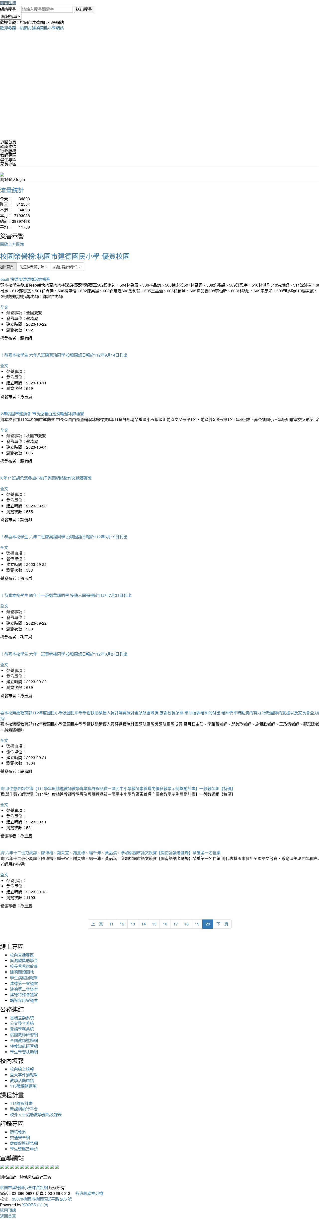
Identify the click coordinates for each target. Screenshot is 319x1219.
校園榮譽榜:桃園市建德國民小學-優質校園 (65, 256)
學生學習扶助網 (24, 1052)
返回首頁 (8, 142)
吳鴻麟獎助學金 (24, 960)
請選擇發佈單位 (66, 266)
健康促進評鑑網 (24, 1143)
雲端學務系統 (22, 1029)
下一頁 (222, 924)
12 (122, 924)
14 (143, 924)
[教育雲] (42, 1166)
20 (208, 924)
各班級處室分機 (87, 1193)
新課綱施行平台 (24, 1109)
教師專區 (8, 155)
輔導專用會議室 (24, 1000)
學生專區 (8, 159)
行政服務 (8, 150)
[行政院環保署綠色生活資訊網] (17, 1166)
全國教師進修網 (24, 1040)
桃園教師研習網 (24, 1034)
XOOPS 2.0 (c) (35, 1205)
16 (165, 924)
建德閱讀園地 (22, 972)
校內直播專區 (22, 955)
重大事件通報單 (24, 1075)
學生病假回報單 (24, 977)
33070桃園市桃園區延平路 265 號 (42, 1199)
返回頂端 (8, 1210)
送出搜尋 (84, 9)
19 (197, 924)
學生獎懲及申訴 (24, 1149)
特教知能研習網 (24, 1046)
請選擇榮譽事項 (32, 266)
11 (111, 924)
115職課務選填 (23, 1086)
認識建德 (8, 146)
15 (154, 924)
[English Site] (2, 174)
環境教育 (18, 1132)
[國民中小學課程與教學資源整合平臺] (52, 1166)
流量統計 (12, 189)
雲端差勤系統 (22, 1018)
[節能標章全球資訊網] (27, 1166)
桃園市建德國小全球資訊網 (24, 1187)
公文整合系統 (22, 1023)
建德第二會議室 (24, 989)
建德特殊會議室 (24, 994)
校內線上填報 (22, 1069)
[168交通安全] (2, 1166)
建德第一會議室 (24, 983)
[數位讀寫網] (37, 1166)
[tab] (159, 146)
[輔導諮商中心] (47, 1166)
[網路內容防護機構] (12, 1166)
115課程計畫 (21, 1103)
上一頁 (97, 924)
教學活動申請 (22, 1080)
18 (186, 924)
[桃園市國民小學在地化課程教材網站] (7, 1166)
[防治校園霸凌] (32, 1166)
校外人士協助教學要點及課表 (36, 1114)
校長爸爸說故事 (24, 966)
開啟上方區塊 (12, 244)
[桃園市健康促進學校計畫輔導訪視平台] (57, 1166)
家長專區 (8, 164)
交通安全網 (20, 1137)
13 (133, 924)
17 (175, 924)
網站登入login (12, 179)
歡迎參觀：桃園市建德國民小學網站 (32, 28)
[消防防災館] (22, 1166)
